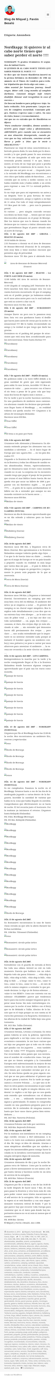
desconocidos (9, 1279)
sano (14, 1349)
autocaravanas (10, 1256)
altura (37, 1246)
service (17, 1351)
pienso (7, 1337)
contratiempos (10, 1275)
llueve (11, 1318)
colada (34, 1268)
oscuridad (21, 1330)
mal (15, 1320)
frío (34, 1296)
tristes (23, 1363)
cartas (18, 1265)
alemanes (14, 1246)
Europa (7, 1294)
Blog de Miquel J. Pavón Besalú (21, 21)
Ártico (15, 1253)
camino (7, 1263)
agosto (40, 1244)
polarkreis (31, 1337)
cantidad (31, 1263)
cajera (37, 1260)
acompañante (35, 1241)
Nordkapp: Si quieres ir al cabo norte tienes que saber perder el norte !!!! (27, 51)
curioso (7, 1277)
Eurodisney (44, 1291)
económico (31, 1284)
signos (7, 1354)
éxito (29, 1294)
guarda (7, 1303)
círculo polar (22, 1268)
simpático (23, 1354)
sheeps (39, 1351)
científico (7, 1268)
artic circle (8, 1253)
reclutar (43, 1339)
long (29, 1318)
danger (19, 1277)
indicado (30, 1308)
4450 (18, 1239)
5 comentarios (28, 1368)
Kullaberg (46, 1313)
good (23, 1301)
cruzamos (34, 1275)
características (9, 1265)
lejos (31, 1315)
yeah (12, 1368)
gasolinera (22, 1299)
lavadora (25, 1315)
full (45, 1296)
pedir (30, 1332)
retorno (31, 1344)
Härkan (20, 1303)
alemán (7, 1246)
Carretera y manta (19, 1234)
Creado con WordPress (13, 1375)
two (35, 1363)
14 (35, 1236)
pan (42, 1330)
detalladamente (10, 1282)
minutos (35, 1322)
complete (7, 1270)
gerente (43, 1299)
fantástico (36, 1294)
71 (37, 1239)
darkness (26, 1277)
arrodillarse (45, 1251)
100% (26, 1236)
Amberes (14, 1248)
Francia (37, 1234)
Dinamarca (33, 1282)
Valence (40, 1363)
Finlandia (29, 1234)
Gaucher (30, 1299)
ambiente (22, 1248)
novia (37, 1327)
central (24, 1265)
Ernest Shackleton (25, 1289)
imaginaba (14, 1308)
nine (5, 1327)
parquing (18, 1332)
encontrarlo (25, 1287)
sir (29, 1354)
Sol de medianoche (36, 1356)
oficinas (13, 1330)
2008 (47, 1232)
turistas (30, 1363)
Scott (29, 1349)
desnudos (37, 1279)
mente (6, 1322)
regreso (15, 1344)
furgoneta (8, 1299)
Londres (23, 1318)
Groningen (43, 1301)
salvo (48, 1346)
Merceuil (13, 1322)
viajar (26, 1365)
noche (10, 1327)
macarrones (36, 1318)
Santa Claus (21, 1349)
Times (30, 1361)
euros (13, 1294)
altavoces (30, 1246)
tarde (22, 1361)
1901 (38, 1236)
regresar (7, 1344)
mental (43, 1320)
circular (14, 1268)
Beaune (39, 1258)
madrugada (8, 1320)
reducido (41, 1342)
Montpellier (15, 1325)
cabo (23, 1260)
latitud (18, 1315)
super (12, 1361)
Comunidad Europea (38, 1270)
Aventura (7, 1234)
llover (6, 1318)
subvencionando (34, 1358)
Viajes (12, 1236)
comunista (8, 1272)
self (41, 1349)
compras (15, 1270)
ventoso (20, 1365)
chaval (35, 1265)
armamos (22, 1251)
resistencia (23, 1344)
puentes (37, 1339)
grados (35, 1301)
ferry (48, 1294)
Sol (27, 1356)
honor (21, 1306)
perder (23, 1334)
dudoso (23, 1284)
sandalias (8, 1349)
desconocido (45, 1277)
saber (24, 1346)
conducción (17, 1272)
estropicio (31, 1291)
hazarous (27, 1303)
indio (36, 1308)
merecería (21, 1322)
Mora (22, 1325)
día (18, 1282)
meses (28, 1322)
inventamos (40, 1311)
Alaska (46, 1244)
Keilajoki (29, 1313)
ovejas (37, 1330)
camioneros (15, 1263)
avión (34, 1256)
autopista (20, 1256)
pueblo (30, 1339)
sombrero (16, 1358)
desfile (30, 1279)
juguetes (22, 1313)
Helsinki (35, 1303)
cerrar (30, 1265)
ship (44, 1351)
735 (40, 1239)
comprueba (24, 1270)
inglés (41, 1308)
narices (28, 1325)
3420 (10, 1239)
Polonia (38, 1337)
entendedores (35, 1287)
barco (15, 1258)
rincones (43, 1344)
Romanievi (13, 1346)
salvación (41, 1346)
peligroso (43, 1332)
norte (24, 1327)
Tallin (17, 1361)
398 (13, 1239)
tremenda (8, 1363)
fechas (42, 1294)
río (49, 1344)
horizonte (34, 1306)
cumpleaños (43, 1275)
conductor (26, 1272)
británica (17, 1260)
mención (37, 1320)
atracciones (35, 1253)
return (37, 1344)
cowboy (27, 1275)
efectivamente (41, 1284)
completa (46, 1268)
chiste (46, 1265)
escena (36, 1289)
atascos (27, 1253)
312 (5, 1239)
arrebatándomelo (33, 1251)
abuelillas (19, 1241)
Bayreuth (32, 1258)
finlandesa (8, 1296)
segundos (36, 1349)
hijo (44, 1303)
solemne (7, 1358)
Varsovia (7, 1365)
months (7, 1325)
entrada (45, 1287)
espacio (42, 1289)
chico (41, 1265)
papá (47, 1330)
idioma (7, 1308)
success (45, 1358)
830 (44, 1239)
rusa (20, 1346)
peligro (36, 1332)
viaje (30, 1365)
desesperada (21, 1279)
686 (34, 1239)
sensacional (8, 1351)
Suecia (6, 1236)
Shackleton (31, 1351)
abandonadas (9, 1241)
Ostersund (30, 1330)
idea (48, 1306)
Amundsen (36, 1248)
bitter (6, 1260)
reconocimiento (32, 1342)
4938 (22, 1239)
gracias (29, 1301)
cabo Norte (30, 1260)
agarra (33, 1244)
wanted (7, 1368)
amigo (28, 1248)
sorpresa (24, 1358)
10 (23, 1236)
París (6, 1332)
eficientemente (9, 1287)
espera (17, 1291)
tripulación (17, 1363)
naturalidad (36, 1325)
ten (26, 1361)
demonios (35, 1277)
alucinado (44, 1246)
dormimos (8, 1284)
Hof (47, 1303)
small (14, 1356)
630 (30, 1239)
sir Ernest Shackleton (38, 1354)
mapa (20, 1320)
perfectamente (32, 1334)
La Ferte (7, 1315)
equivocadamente (11, 1289)
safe (29, 1346)
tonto (36, 1361)
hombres (15, 1306)
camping (24, 1263)
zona (17, 1368)
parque (12, 1332)
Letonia (36, 1315)
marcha (26, 1320)
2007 (43, 1236)
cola (29, 1268)
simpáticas (14, 1354)
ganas (15, 1299)
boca (11, 1260)
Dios (40, 1282)
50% (26, 1239)
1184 (31, 1236)
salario (34, 1346)
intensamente (29, 1311)
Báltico (39, 1256)
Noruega (43, 1234)
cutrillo (13, 1277)
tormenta (42, 1361)
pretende (14, 1339)
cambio (43, 1260)
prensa (7, 1339)
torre (48, 1361)
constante (35, 1272)
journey (15, 1313)
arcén (11, 1251)
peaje (25, 1332)
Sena (46, 1349)
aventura (28, 1256)
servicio (24, 1351)
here (40, 1303)
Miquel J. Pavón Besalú (32, 1232)
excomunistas (21, 1294)
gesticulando (9, 1301)
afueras (27, 1244)
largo (13, 1315)
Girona (17, 1301)
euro (38, 1291)
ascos (20, 1253)
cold (40, 1268)
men (31, 1320)
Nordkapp (18, 1327)
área (15, 1251)
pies (12, 1337)
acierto (26, 1241)
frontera (40, 1296)
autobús (43, 1253)
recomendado (19, 1342)
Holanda (7, 1306)
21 (47, 1236)
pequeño (16, 1334)
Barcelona (8, 1258)
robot (6, 1346)
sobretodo (21, 1356)
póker (24, 1337)
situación (7, 1356)
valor (46, 1363)
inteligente (20, 1311)
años (6, 1251)
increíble (22, 1308)
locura (16, 1318)
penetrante (8, 1334)
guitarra (14, 1303)
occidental (44, 1327)
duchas (16, 1284)
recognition (8, 1342)
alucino (7, 1248)
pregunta (45, 1337)
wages (43, 1365)
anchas (44, 1248)
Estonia (24, 1291)
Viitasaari (36, 1365)
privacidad (22, 1339)
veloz (14, 1365)
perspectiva (43, 1334)
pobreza (18, 1337)
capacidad (40, 1263)
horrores (42, 1306)
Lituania (47, 1315)
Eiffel (18, 1287)
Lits (41, 1315)
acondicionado (10, 1244)
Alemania (22, 1246)
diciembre (24, 1282)
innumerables (9, 1311)
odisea (7, 1330)
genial (36, 1299)
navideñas (45, 1325)
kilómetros (37, 1313)
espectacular (9, 1291)
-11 (20, 1236)
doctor (44, 1282)
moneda (42, 1322)
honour (27, 1306)
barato (45, 1256)
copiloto (19, 1275)
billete (45, 1258)
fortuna (23, 1296)
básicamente (23, 1258)
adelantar (20, 1244)
